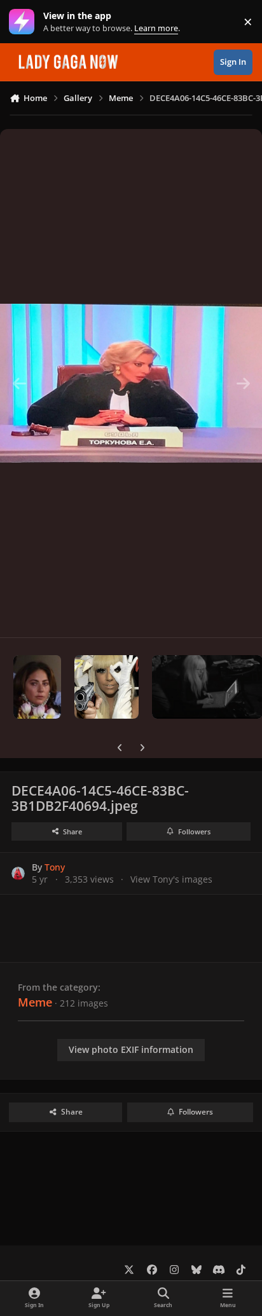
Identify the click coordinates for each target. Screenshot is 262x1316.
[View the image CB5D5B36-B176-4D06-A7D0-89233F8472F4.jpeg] (37, 687)
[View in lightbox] (131, 383)
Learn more (24, 22)
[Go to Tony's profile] (18, 873)
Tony (55, 867)
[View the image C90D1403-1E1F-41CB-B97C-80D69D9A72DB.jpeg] (106, 687)
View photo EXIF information (131, 1049)
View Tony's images (171, 879)
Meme (35, 1002)
